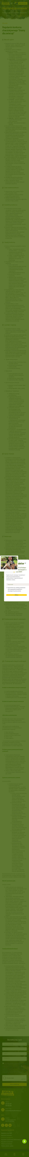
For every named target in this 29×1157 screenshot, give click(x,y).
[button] (25, 563)
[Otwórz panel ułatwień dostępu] (24, 1141)
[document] (14, 578)
